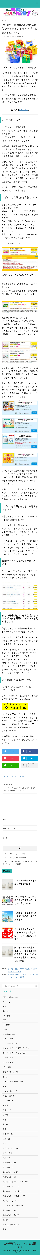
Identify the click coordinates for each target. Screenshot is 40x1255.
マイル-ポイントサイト (11, 776)
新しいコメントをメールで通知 (15, 854)
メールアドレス (9, 828)
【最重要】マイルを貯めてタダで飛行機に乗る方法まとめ (25, 916)
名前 (5, 819)
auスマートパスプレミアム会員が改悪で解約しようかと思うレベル (25, 900)
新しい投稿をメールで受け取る (15, 857)
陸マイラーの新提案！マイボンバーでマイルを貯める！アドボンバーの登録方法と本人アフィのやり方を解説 (25, 954)
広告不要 (23, 776)
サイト (5, 838)
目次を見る (23, 109)
